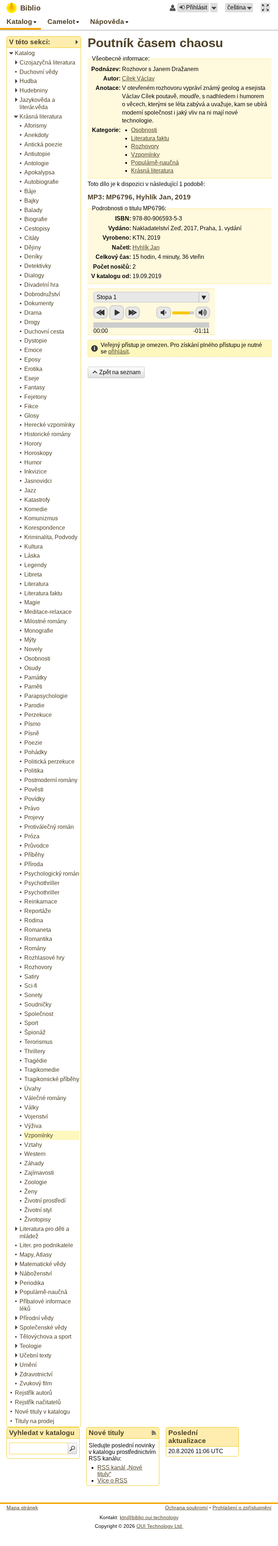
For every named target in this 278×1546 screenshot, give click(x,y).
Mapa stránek (22, 1507)
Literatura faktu (150, 138)
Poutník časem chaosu (155, 43)
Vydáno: (119, 228)
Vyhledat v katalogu (42, 1433)
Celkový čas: (113, 257)
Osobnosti (144, 130)
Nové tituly (106, 1433)
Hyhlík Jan (146, 247)
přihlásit (118, 351)
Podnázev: (106, 69)
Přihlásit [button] (196, 7)
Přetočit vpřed (132, 312)
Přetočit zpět (100, 312)
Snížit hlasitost (163, 312)
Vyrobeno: (116, 238)
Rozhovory (145, 146)
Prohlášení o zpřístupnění (241, 1507)
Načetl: (121, 247)
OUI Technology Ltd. (159, 1526)
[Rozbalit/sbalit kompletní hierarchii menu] (76, 42)
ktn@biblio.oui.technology (149, 1517)
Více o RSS (112, 1480)
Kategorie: (106, 130)
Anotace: (108, 88)
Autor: (112, 78)
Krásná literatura (152, 171)
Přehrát (116, 312)
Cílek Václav (138, 78)
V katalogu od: (111, 276)
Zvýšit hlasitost (202, 312)
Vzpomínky (145, 155)
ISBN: (123, 218)
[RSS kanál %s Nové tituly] (154, 1433)
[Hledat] (72, 1448)
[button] (214, 7)
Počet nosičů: (112, 267)
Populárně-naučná (155, 163)
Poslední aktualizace (187, 1436)
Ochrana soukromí (186, 1507)
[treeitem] (44, 53)
